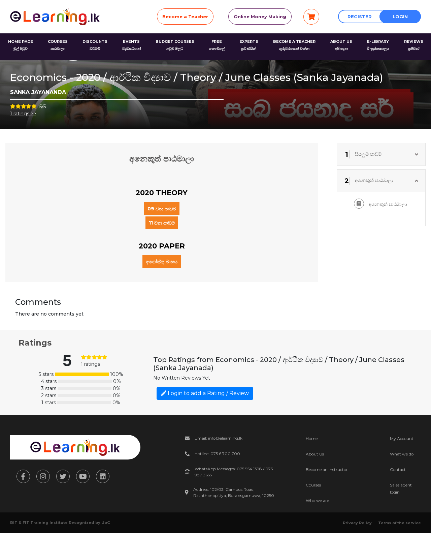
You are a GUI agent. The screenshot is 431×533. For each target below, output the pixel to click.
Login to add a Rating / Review (207, 393)
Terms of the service (399, 523)
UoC (105, 522)
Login (400, 16)
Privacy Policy (357, 523)
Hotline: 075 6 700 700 (217, 453)
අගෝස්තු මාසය (161, 262)
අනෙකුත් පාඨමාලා (387, 204)
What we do (401, 453)
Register (359, 16)
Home (312, 438)
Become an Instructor (327, 469)
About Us (315, 453)
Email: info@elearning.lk (218, 438)
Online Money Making (260, 16)
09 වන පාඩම (161, 209)
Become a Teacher (185, 16)
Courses (313, 484)
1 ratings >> (23, 114)
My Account (401, 438)
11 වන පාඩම (162, 223)
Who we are (317, 500)
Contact (398, 469)
